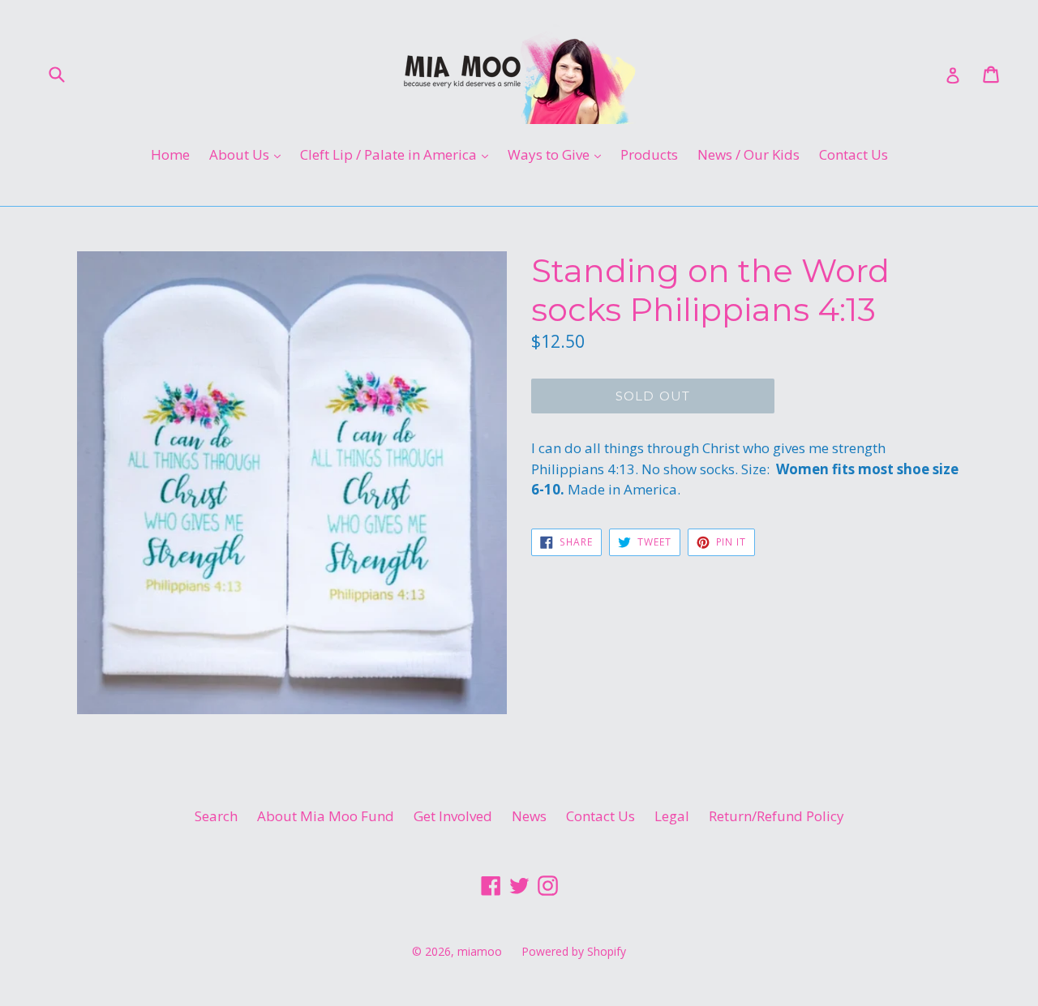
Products (649, 154)
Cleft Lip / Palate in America (398, 154)
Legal (671, 816)
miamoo (479, 951)
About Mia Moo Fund (325, 816)
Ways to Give (558, 154)
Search (216, 816)
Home (170, 154)
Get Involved (453, 816)
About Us (249, 154)
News (529, 816)
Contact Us (853, 154)
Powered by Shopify (573, 951)
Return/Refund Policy (776, 816)
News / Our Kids (748, 154)
